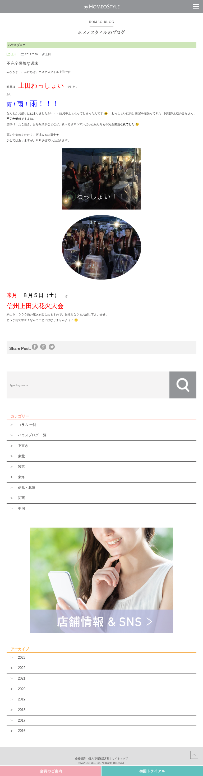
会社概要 (80, 758)
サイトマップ (120, 758)
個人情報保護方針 (98, 758)
